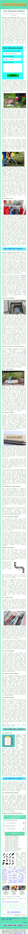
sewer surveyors (13, 877)
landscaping (5, 878)
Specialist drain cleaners (19, 713)
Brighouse (23, 275)
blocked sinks (8, 215)
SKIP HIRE (21, 876)
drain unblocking (12, 84)
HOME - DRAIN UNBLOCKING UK (14, 912)
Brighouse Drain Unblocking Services (12, 813)
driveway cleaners (12, 882)
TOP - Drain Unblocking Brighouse (10, 901)
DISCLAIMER (24, 8)
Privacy (25, 922)
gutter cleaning (6, 872)
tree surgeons (20, 878)
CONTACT (20, 8)
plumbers (21, 873)
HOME (11, 8)
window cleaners (13, 875)
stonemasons (5, 876)
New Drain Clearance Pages (13, 918)
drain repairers (20, 870)
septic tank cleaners (13, 871)
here (20, 293)
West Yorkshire (12, 770)
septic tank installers (16, 881)
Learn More (18, 933)
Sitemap (3, 918)
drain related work (19, 769)
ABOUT (17, 8)
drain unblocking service (13, 222)
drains (23, 134)
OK (24, 933)
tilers (15, 867)
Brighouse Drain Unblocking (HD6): (11, 17)
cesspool (19, 410)
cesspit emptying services (16, 880)
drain (13, 80)
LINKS (14, 8)
